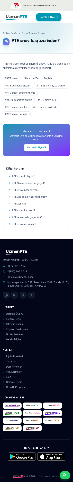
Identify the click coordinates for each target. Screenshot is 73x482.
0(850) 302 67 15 (17, 271)
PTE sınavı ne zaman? (24, 224)
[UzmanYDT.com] (12, 421)
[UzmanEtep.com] (12, 428)
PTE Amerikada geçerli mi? (27, 217)
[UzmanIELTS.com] (52, 406)
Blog (8, 376)
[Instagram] (6, 295)
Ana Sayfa (11, 33)
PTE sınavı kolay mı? (23, 176)
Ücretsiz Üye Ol (49, 17)
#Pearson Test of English (38, 78)
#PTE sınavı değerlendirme (20, 92)
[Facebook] (23, 295)
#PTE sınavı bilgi (47, 99)
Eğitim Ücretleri (14, 356)
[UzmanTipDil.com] (12, 413)
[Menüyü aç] (66, 17)
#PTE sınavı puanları (16, 107)
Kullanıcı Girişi (13, 318)
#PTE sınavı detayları (16, 114)
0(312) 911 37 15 (16, 266)
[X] (31, 295)
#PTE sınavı (11, 78)
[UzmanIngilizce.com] (12, 406)
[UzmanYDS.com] (32, 421)
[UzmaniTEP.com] (32, 428)
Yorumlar (11, 361)
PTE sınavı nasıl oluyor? (25, 189)
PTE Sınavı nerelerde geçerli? (28, 183)
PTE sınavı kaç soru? (23, 210)
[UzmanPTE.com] (32, 406)
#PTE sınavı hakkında (45, 107)
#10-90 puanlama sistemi (18, 99)
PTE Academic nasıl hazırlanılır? (29, 196)
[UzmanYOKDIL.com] (52, 421)
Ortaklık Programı (15, 387)
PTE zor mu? (19, 203)
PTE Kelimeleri (14, 371)
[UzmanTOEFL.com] (52, 413)
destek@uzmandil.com (20, 276)
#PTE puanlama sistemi (18, 85)
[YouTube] (14, 295)
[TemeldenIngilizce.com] (32, 413)
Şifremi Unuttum (14, 324)
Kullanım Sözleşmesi (17, 329)
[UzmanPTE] (17, 17)
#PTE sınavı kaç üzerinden (51, 85)
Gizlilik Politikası (14, 334)
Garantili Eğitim (14, 382)
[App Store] (51, 456)
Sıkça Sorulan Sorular (33, 33)
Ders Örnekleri (14, 366)
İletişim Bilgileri (14, 339)
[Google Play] (21, 456)
